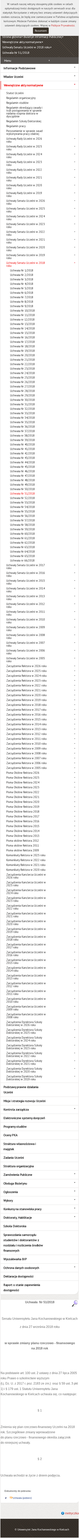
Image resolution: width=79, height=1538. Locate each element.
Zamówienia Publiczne (17, 1175)
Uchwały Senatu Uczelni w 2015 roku (25, 582)
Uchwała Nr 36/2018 (22, 426)
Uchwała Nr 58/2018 (22, 525)
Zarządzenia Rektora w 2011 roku (26, 739)
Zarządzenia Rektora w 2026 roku (26, 666)
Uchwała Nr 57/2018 (22, 520)
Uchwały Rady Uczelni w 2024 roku (24, 155)
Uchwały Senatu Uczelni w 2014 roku (25, 590)
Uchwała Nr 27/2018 (22, 386)
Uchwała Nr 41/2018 (22, 449)
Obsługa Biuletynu (15, 1183)
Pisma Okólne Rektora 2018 (22, 811)
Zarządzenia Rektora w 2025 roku (26, 671)
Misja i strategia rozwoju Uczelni (24, 1101)
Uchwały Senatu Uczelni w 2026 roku (25, 202)
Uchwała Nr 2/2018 (21, 275)
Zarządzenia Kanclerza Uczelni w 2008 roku (26, 1015)
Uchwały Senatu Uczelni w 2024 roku (25, 217)
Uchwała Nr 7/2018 (21, 297)
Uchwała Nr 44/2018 (22, 462)
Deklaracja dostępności (18, 1276)
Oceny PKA (10, 1135)
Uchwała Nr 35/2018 (22, 422)
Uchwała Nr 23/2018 (22, 368)
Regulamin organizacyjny (21, 98)
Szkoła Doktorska (14, 1226)
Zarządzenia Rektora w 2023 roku (26, 680)
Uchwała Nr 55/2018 (22, 511)
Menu (7, 60)
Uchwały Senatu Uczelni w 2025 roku (25, 210)
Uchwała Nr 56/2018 (22, 516)
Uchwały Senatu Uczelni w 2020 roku (25, 248)
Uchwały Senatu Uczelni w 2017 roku (25, 566)
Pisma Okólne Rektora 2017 (22, 816)
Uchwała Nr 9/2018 (21, 306)
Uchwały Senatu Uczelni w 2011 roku (25, 613)
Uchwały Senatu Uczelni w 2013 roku (25, 597)
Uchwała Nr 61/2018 (22, 538)
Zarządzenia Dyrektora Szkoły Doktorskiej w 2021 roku (24, 1062)
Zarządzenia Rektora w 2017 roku (26, 709)
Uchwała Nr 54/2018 (22, 507)
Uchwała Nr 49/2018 (22, 484)
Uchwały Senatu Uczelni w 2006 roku (25, 652)
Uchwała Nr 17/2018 (22, 342)
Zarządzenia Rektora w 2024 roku (26, 676)
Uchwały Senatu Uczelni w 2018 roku (26, 47)
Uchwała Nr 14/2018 (22, 328)
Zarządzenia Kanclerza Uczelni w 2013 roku (26, 977)
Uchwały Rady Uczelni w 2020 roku (24, 186)
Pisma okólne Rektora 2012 (22, 840)
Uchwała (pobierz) (22, 1498)
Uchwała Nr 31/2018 (22, 404)
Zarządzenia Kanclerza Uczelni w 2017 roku (26, 946)
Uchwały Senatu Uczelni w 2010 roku (25, 621)
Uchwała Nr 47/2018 (22, 475)
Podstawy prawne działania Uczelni (20, 1089)
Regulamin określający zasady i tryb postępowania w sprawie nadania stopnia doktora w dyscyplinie (24, 112)
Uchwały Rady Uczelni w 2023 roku (24, 163)
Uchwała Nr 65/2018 (22, 556)
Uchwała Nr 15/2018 (22, 333)
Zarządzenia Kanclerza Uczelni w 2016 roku (26, 953)
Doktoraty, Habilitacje (17, 1217)
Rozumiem (41, 30)
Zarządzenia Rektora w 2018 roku (26, 705)
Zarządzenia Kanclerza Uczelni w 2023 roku (26, 899)
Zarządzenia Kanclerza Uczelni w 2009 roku (26, 1008)
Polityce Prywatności (63, 25)
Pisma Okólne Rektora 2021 (22, 797)
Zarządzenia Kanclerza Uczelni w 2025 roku (26, 883)
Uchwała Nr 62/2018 (22, 542)
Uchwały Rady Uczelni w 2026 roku (24, 140)
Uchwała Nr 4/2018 (21, 284)
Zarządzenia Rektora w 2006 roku (26, 763)
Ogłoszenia (10, 1192)
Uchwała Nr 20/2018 (22, 355)
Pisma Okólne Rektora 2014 (22, 831)
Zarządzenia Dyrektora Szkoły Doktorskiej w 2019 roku (24, 1077)
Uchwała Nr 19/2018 (22, 351)
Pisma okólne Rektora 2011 (22, 845)
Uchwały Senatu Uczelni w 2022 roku (25, 233)
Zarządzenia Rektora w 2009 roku (26, 748)
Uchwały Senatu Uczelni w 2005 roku (25, 659)
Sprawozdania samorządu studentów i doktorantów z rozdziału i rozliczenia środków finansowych (23, 1243)
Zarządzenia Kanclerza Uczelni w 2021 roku (26, 915)
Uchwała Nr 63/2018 (22, 547)
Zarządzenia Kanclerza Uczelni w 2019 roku (26, 930)
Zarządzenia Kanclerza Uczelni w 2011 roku (26, 992)
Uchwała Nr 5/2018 (21, 288)
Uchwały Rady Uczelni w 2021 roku (24, 179)
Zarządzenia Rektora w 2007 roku (26, 758)
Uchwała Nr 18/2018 (22, 346)
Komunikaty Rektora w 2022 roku (25, 860)
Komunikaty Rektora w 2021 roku (25, 865)
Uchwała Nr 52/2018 (22, 498)
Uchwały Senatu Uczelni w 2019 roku (25, 256)
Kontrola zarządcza (16, 1109)
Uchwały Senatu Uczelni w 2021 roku (25, 241)
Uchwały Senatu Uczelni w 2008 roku (25, 636)
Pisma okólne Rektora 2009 (22, 850)
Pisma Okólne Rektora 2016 (22, 821)
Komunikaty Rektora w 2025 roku (25, 855)
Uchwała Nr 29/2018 (22, 395)
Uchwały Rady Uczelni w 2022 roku (24, 171)
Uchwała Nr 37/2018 (22, 431)
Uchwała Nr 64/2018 (22, 551)
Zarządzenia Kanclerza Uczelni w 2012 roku (26, 984)
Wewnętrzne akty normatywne (22, 42)
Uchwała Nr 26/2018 (22, 382)
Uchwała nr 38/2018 (22, 435)
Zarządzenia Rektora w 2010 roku (26, 743)
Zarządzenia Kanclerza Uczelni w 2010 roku (26, 1000)
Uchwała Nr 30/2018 (22, 400)
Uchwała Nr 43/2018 (22, 458)
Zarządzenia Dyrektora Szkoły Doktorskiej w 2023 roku (24, 1046)
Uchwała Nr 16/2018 (22, 337)
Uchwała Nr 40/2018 (22, 444)
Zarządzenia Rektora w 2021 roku (26, 690)
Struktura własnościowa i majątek (19, 1146)
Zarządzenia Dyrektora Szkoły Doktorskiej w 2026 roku (24, 1023)
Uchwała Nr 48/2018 (22, 480)
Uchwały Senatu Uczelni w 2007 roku (25, 644)
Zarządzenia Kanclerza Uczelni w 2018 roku (26, 938)
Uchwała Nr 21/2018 (22, 359)
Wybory (8, 1200)
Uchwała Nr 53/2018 (22, 502)
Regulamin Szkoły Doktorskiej (23, 121)
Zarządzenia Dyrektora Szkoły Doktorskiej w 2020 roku (24, 1070)
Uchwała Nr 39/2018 (22, 440)
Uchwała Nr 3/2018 (21, 279)
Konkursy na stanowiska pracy (22, 1209)
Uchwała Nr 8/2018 (21, 301)
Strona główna (11, 37)
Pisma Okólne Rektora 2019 (22, 806)
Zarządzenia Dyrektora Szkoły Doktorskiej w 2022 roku (24, 1054)
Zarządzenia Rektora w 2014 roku (26, 724)
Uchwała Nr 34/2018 (22, 417)
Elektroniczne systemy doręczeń (24, 1118)
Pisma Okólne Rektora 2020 (22, 802)
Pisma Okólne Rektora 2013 (22, 836)
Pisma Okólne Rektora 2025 (22, 777)
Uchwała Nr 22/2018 (22, 364)
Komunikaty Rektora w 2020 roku (25, 870)
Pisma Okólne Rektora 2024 (22, 782)
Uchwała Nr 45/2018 (22, 467)
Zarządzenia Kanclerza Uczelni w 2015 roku (26, 961)
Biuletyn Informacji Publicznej (42, 37)
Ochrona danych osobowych (21, 1268)
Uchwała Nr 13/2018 (22, 324)
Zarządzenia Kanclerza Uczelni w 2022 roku (26, 907)
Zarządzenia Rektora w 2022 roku (26, 685)
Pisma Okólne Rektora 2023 (22, 787)
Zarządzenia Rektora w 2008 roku (26, 753)
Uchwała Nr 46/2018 (22, 471)
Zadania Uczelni (13, 1157)
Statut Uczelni (15, 93)
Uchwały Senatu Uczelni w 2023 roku (25, 225)
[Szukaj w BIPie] (75, 1303)
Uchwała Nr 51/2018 (16, 53)
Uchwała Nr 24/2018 (22, 373)
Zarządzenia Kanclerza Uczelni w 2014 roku (26, 969)
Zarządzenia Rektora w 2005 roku (26, 768)
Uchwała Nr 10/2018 (22, 310)
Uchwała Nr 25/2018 (22, 377)
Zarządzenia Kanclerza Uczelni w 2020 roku (26, 922)
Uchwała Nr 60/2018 (22, 533)
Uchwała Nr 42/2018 (22, 453)
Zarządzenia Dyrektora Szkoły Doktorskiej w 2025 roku (24, 1031)
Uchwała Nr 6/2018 (21, 293)
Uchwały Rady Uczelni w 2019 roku (24, 194)
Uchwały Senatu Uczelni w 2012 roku (25, 605)
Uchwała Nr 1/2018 (21, 270)
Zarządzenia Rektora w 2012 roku (26, 734)
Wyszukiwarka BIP (15, 1259)
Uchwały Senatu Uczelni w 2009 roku (25, 628)
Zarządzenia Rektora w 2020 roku (26, 695)
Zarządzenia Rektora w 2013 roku (26, 729)
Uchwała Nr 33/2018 (22, 413)
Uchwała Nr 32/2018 (22, 409)
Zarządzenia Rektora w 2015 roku (26, 719)
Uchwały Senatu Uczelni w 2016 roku (25, 574)
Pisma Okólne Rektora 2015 (22, 826)
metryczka (72, 1513)
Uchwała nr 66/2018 (22, 560)
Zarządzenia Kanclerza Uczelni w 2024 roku (26, 891)
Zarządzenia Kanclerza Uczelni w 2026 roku (26, 876)
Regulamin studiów (17, 103)
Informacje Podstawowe (19, 68)
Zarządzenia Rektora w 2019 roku (26, 700)
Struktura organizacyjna (18, 1166)
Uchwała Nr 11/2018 (22, 315)
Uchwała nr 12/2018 (22, 319)
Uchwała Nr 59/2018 (22, 529)
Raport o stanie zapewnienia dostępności (21, 1287)
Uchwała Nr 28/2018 (22, 391)
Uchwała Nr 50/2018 (22, 489)
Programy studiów (15, 1126)
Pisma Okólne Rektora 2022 (22, 792)
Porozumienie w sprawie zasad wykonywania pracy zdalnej (24, 132)
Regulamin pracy (16, 126)
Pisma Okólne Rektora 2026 (22, 773)
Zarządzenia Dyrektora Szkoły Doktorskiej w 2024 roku (24, 1039)
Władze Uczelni (13, 77)
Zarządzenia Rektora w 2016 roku (26, 714)
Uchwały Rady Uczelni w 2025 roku (24, 148)
